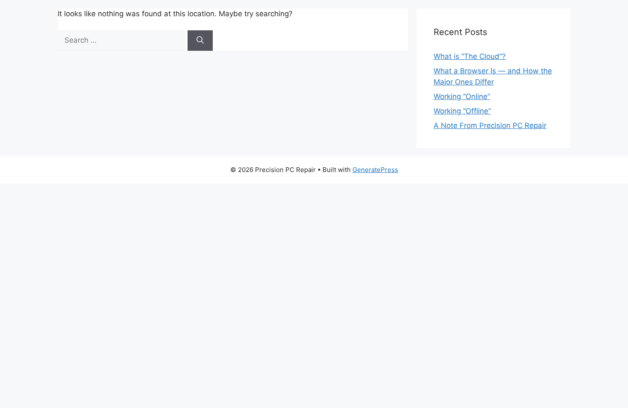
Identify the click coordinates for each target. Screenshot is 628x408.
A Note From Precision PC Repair (490, 125)
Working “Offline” (462, 111)
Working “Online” (462, 96)
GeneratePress (375, 170)
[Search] (200, 40)
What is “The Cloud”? (470, 56)
